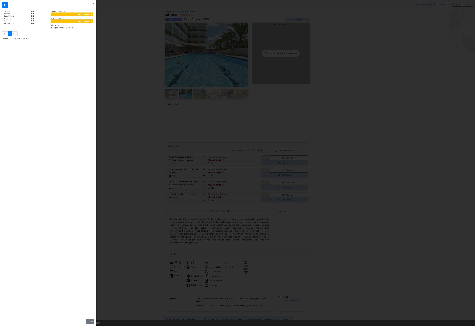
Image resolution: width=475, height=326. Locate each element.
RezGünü (71, 28)
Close (90, 321)
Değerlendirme (58, 28)
